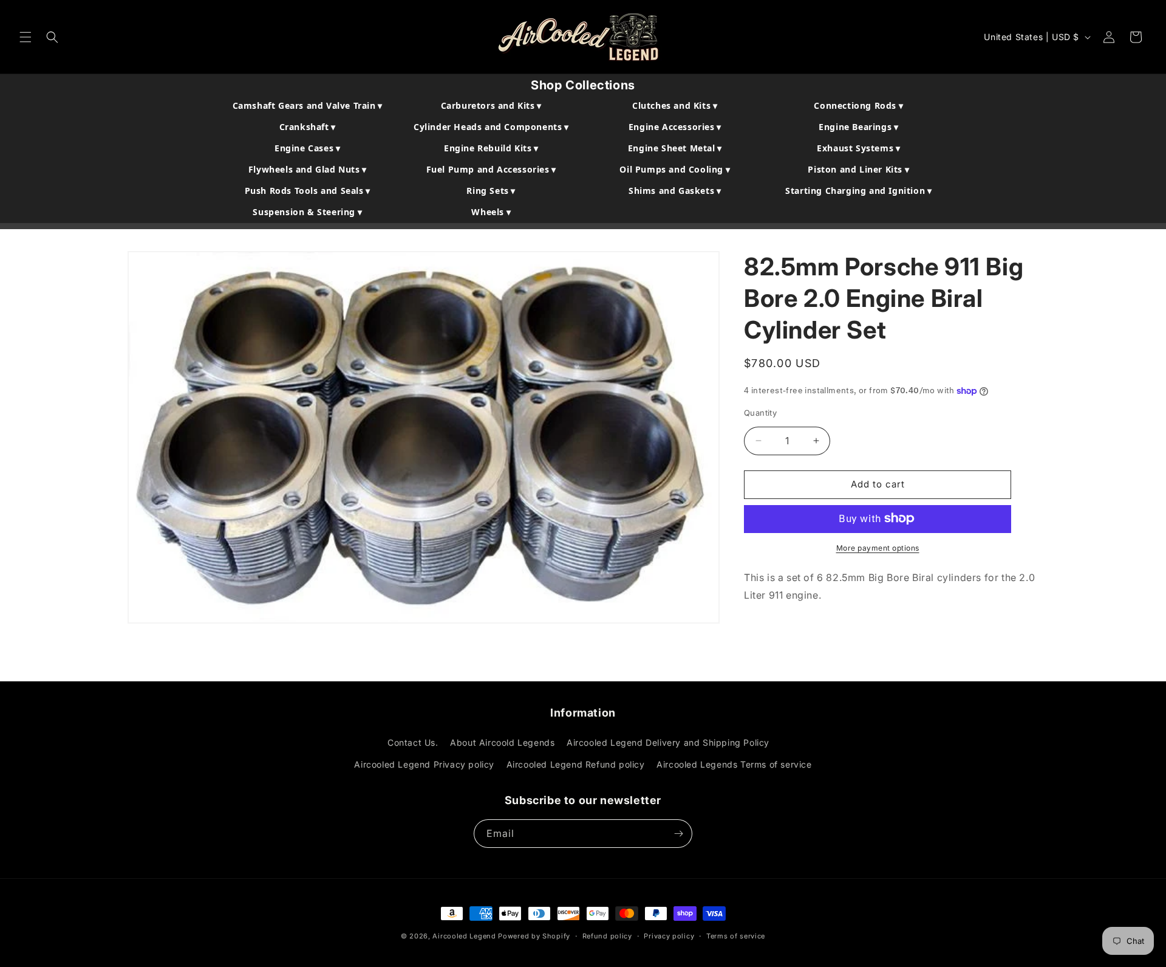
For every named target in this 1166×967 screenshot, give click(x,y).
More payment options (877, 547)
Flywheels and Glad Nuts (307, 169)
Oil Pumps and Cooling (674, 169)
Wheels (491, 212)
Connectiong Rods (858, 105)
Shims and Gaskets (675, 190)
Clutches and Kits (674, 105)
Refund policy (607, 936)
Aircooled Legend (464, 936)
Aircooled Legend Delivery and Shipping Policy (668, 742)
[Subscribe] (678, 833)
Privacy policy (669, 936)
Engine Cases (307, 148)
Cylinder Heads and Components (491, 126)
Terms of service (735, 936)
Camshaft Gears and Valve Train (308, 105)
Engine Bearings (858, 126)
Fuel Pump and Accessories (491, 169)
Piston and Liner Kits (858, 169)
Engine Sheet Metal (675, 148)
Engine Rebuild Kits (491, 148)
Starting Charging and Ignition (858, 190)
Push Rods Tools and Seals (307, 190)
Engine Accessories (675, 126)
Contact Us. (412, 742)
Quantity (760, 413)
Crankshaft (307, 126)
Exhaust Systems (858, 148)
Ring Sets (491, 190)
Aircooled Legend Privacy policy (424, 764)
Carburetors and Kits (491, 105)
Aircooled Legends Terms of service (733, 764)
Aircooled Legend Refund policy (575, 764)
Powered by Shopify (534, 936)
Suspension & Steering (307, 212)
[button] (25, 37)
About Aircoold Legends (502, 742)
